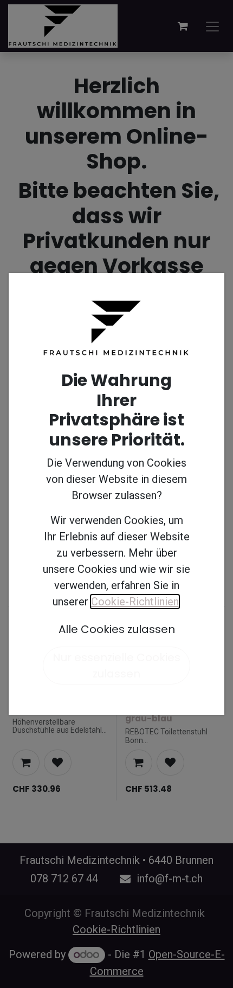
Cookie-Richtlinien (135, 601)
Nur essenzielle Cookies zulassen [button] (116, 665)
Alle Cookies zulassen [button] (117, 629)
